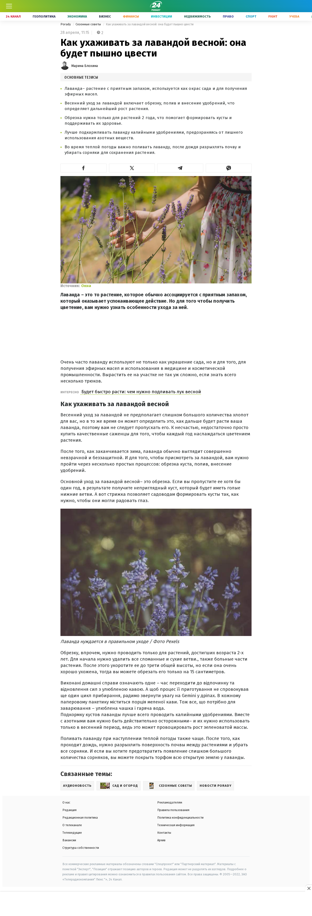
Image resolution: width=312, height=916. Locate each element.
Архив (161, 840)
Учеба (294, 16)
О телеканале (72, 825)
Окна (86, 285)
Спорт (251, 16)
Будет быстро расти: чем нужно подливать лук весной (140, 391)
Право (228, 16)
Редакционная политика (80, 817)
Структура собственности (80, 848)
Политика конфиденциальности (180, 817)
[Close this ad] (308, 888)
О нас (66, 802)
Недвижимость (197, 16)
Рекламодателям (169, 802)
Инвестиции (161, 16)
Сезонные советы (89, 24)
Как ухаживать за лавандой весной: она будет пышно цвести (150, 24)
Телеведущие (72, 832)
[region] (156, 904)
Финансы (131, 16)
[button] (83, 168)
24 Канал (13, 16)
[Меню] (9, 6)
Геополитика (44, 16)
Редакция (69, 810)
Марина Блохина (84, 66)
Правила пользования (173, 810)
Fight (272, 16)
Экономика (77, 16)
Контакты (164, 832)
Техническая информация (176, 825)
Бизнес (105, 16)
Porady (65, 24)
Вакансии (69, 840)
